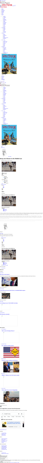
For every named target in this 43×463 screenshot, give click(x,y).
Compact (6, 180)
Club (2, 13)
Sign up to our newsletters (5, 453)
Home (2, 8)
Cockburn (3, 76)
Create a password (2, 458)
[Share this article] (2, 188)
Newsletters (3, 10)
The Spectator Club (4, 449)
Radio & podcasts (5, 37)
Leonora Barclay (2, 312)
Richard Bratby (2, 288)
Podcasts (4, 23)
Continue (1, 461)
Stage (4, 39)
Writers (3, 9)
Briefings (3, 11)
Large (6, 178)
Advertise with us (4, 433)
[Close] (1, 406)
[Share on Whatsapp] (3, 187)
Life (3, 51)
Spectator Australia (4, 445)
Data (4, 30)
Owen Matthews (4, 329)
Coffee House (3, 27)
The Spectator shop (4, 447)
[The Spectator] (7, 5)
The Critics (3, 147)
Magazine (4, 19)
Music (4, 107)
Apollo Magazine (4, 446)
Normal (7, 181)
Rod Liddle (1, 233)
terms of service (12, 462)
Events (2, 12)
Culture (4, 17)
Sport (4, 44)
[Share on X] (3, 186)
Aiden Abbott (3, 388)
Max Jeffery (3, 373)
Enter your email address (3, 456)
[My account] (14, 5)
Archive (4, 26)
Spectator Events (4, 448)
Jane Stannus (1, 272)
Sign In (13, 5)
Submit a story (4, 434)
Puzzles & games (5, 52)
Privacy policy (4, 439)
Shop (4, 97)
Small (6, 176)
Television (4, 38)
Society (4, 29)
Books (4, 34)
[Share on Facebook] (3, 239)
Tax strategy (3, 440)
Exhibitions (4, 35)
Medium (7, 177)
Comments (4, 184)
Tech (4, 18)
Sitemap (3, 442)
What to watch (5, 41)
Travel (4, 113)
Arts (3, 33)
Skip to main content (2, 0)
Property (4, 43)
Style (4, 45)
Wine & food (5, 42)
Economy (4, 31)
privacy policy (17, 462)
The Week (4, 47)
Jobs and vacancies (4, 441)
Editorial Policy (4, 435)
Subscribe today (4, 452)
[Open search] (0, 81)
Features (4, 48)
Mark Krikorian (4, 358)
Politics (4, 16)
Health (4, 116)
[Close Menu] (1, 82)
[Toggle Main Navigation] (1, 5)
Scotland (4, 32)
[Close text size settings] (2, 174)
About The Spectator (4, 438)
